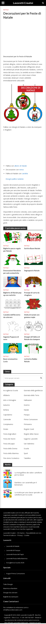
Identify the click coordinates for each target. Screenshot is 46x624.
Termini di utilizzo (9, 535)
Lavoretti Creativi (23, 2)
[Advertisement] (23, 38)
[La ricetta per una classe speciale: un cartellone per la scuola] (7, 493)
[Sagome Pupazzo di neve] (12, 326)
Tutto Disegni (8, 584)
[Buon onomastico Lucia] (12, 348)
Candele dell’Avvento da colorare (11, 316)
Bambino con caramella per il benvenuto (26, 484)
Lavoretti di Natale (12, 546)
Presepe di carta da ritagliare (31, 294)
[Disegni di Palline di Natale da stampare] (33, 326)
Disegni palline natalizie (15, 179)
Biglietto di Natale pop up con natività (12, 294)
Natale (6, 10)
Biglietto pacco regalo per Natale (12, 249)
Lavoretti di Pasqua (13, 550)
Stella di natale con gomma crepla (32, 316)
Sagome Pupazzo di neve (11, 338)
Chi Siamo (21, 533)
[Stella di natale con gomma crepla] (33, 304)
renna (21, 169)
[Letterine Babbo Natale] (33, 348)
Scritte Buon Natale (32, 248)
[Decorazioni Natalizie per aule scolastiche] (12, 259)
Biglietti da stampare (10, 597)
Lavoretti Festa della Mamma (16, 558)
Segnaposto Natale (32, 271)
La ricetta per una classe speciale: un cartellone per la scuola (28, 493)
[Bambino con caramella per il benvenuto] (7, 484)
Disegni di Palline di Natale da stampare (32, 338)
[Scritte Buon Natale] (33, 237)
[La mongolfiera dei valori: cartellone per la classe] (7, 474)
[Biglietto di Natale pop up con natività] (12, 281)
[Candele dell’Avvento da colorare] (12, 304)
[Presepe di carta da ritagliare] (33, 281)
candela (25, 173)
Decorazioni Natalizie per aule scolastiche (12, 272)
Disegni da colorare (10, 592)
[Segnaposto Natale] (33, 259)
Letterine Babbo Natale (30, 360)
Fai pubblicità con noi (33, 533)
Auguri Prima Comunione (15, 573)
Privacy (20, 535)
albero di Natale (20, 166)
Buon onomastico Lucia (10, 360)
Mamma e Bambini (10, 588)
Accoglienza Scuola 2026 (15, 563)
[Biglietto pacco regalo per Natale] (12, 237)
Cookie (26, 535)
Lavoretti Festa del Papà (15, 554)
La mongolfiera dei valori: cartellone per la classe (28, 474)
